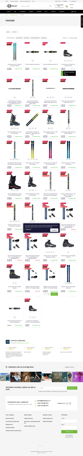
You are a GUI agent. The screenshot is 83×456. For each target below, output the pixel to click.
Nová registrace (69, 435)
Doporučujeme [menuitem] (10, 37)
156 (13, 60)
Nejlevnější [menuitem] (19, 37)
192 (31, 97)
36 (51, 252)
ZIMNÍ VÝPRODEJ (81, 21)
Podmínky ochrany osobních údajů (13, 430)
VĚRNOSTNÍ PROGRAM (47, 421)
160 (11, 221)
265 (12, 128)
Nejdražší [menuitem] (26, 37)
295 (17, 190)
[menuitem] (9, 11)
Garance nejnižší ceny (48, 418)
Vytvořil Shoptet (42, 452)
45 (34, 317)
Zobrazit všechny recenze (23, 342)
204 (54, 190)
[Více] (73, 11)
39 (67, 60)
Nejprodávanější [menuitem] (35, 37)
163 (16, 60)
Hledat (50, 6)
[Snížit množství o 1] (45, 294)
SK (57, 1)
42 (15, 283)
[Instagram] (70, 403)
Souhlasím (54, 230)
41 (71, 60)
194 (14, 97)
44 (68, 252)
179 (69, 128)
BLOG (7, 1)
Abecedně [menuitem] (44, 37)
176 (11, 159)
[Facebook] (67, 403)
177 (31, 159)
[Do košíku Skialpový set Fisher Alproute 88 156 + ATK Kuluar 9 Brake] (54, 294)
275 (14, 128)
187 (32, 128)
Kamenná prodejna (28, 418)
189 (71, 97)
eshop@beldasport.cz (43, 400)
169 (67, 128)
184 (68, 97)
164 (65, 97)
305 (17, 128)
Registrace (74, 1)
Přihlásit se (72, 388)
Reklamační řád (9, 424)
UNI (32, 60)
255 (49, 128)
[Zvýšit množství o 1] (48, 294)
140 (67, 190)
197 (34, 97)
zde (51, 226)
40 (69, 60)
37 (53, 252)
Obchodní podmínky (10, 427)
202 (48, 97)
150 (69, 190)
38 (64, 60)
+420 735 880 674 (59, 5)
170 (28, 159)
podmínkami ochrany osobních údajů (59, 391)
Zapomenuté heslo (69, 436)
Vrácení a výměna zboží (25, 1)
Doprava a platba (14, 1)
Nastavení (28, 229)
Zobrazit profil (69, 367)
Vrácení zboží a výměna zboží (12, 421)
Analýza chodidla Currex (29, 426)
